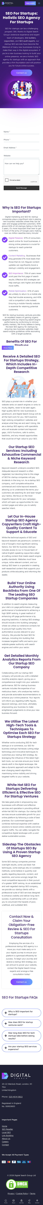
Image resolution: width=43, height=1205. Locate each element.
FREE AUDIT (30, 3)
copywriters (9, 41)
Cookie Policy (22, 1193)
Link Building (7, 1135)
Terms (32, 1193)
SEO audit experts (27, 41)
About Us (6, 1138)
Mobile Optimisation (17, 291)
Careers (5, 1141)
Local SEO (6, 1132)
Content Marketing (17, 255)
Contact (5, 1145)
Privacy (11, 1193)
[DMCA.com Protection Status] (21, 1184)
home (4, 1126)
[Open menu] (39, 3)
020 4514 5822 (16, 1097)
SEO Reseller (7, 1129)
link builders (30, 38)
